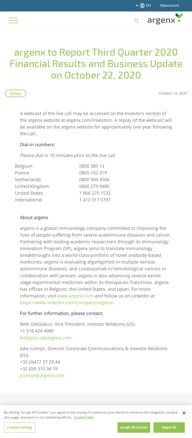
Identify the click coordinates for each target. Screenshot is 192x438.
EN (148, 5)
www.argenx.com (75, 296)
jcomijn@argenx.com (42, 375)
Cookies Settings (19, 427)
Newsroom (169, 5)
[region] (96, 421)
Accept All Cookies (134, 427)
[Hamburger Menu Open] (13, 20)
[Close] (184, 413)
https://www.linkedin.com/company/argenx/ (67, 302)
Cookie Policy (84, 417)
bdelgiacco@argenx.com (46, 338)
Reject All (169, 427)
